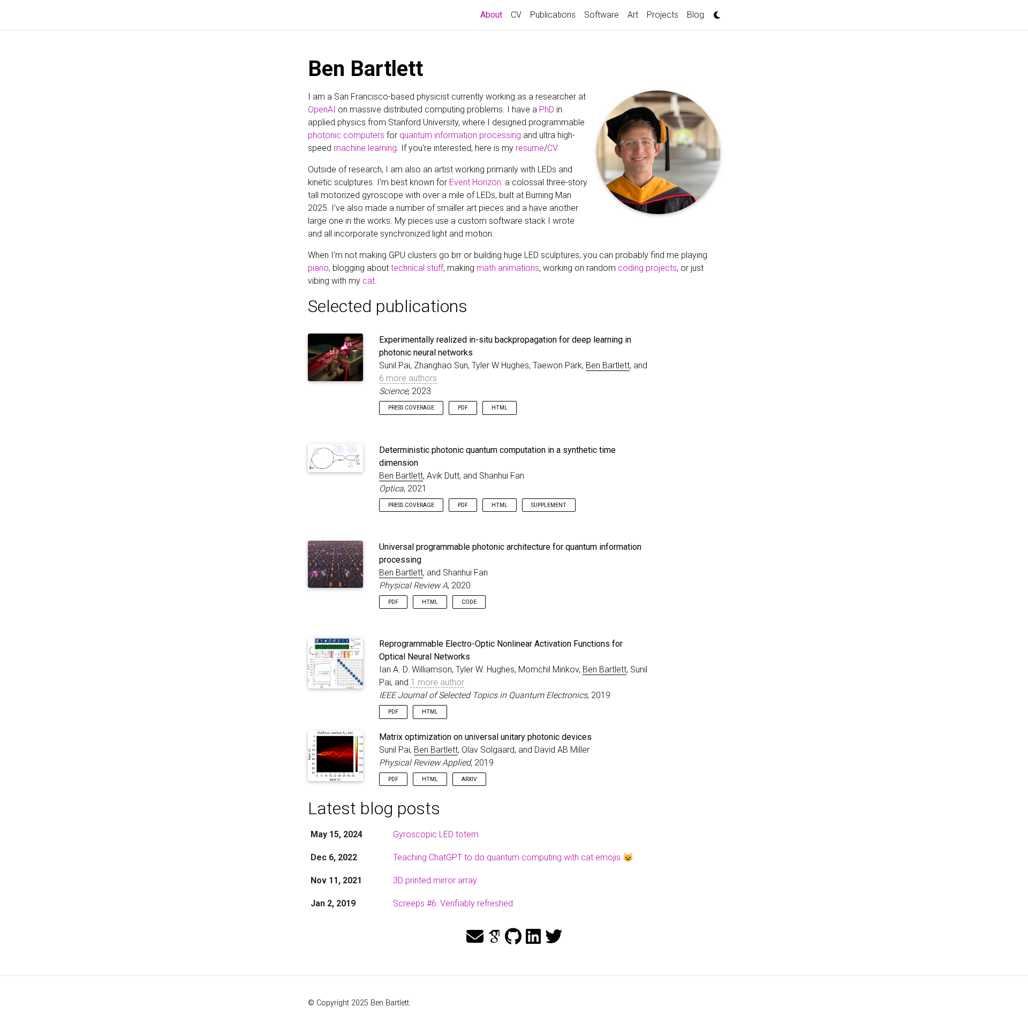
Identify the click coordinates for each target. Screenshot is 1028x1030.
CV (516, 15)
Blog (695, 15)
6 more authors (408, 378)
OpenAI (322, 109)
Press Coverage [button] (411, 407)
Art (633, 15)
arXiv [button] (469, 779)
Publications (553, 15)
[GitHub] (513, 937)
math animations (508, 268)
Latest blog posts (374, 808)
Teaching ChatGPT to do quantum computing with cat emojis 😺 (513, 857)
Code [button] (469, 602)
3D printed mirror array (435, 880)
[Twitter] (553, 937)
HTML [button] (500, 407)
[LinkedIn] (533, 937)
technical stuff (417, 268)
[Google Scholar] (494, 937)
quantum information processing (460, 135)
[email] (474, 937)
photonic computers (346, 135)
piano (318, 268)
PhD (546, 109)
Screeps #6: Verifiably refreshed (453, 903)
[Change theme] (714, 11)
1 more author (437, 682)
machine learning (365, 148)
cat (368, 281)
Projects (662, 15)
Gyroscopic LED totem (436, 834)
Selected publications (387, 306)
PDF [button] (463, 407)
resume (530, 148)
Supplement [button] (548, 505)
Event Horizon (475, 182)
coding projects (647, 268)
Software (601, 15)
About (493, 14)
